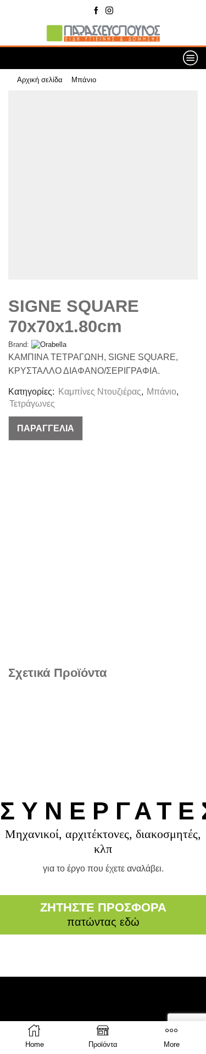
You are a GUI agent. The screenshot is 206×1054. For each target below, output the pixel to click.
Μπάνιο (83, 80)
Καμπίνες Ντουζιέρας (99, 391)
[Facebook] (96, 11)
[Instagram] (109, 11)
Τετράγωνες (32, 403)
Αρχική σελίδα (40, 80)
